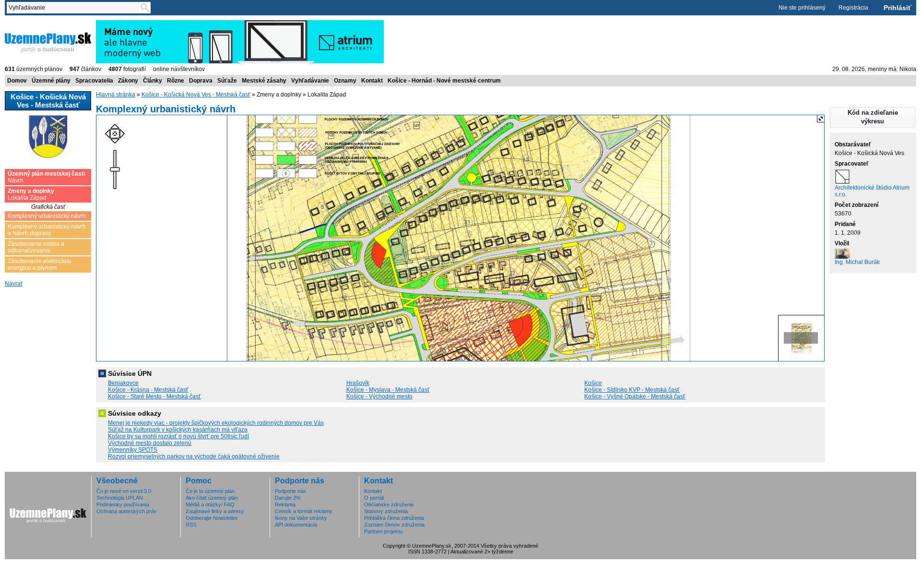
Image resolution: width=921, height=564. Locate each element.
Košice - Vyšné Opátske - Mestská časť (634, 396)
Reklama (285, 504)
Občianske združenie (389, 504)
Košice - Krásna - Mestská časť (148, 389)
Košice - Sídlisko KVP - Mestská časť (632, 389)
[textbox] (75, 7)
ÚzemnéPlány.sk (27, 23)
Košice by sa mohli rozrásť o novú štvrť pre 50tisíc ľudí (178, 436)
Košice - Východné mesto (379, 396)
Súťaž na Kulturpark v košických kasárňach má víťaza (178, 429)
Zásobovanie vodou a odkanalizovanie (36, 247)
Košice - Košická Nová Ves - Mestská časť (196, 94)
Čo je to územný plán (210, 491)
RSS (191, 525)
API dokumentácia (296, 525)
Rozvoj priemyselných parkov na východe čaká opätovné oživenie (194, 456)
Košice (593, 383)
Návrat (13, 283)
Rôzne (175, 80)
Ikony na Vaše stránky (301, 518)
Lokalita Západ (31, 194)
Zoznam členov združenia (394, 525)
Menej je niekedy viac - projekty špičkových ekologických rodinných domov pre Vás (216, 423)
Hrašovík (357, 383)
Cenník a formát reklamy (303, 511)
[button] (872, 117)
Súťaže (227, 80)
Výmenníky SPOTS (132, 449)
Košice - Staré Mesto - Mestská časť (154, 396)
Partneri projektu (383, 531)
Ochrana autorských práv (126, 511)
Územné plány (51, 80)
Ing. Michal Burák (857, 262)
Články (152, 80)
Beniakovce (123, 383)
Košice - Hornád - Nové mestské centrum (444, 80)
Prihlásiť (897, 8)
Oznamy (345, 80)
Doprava (201, 80)
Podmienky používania (122, 504)
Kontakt (372, 80)
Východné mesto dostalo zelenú (149, 443)
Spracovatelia (94, 80)
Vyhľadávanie (310, 80)
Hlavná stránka (115, 94)
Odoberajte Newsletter (212, 518)
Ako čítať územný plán (212, 498)
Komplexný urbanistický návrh (47, 216)
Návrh (46, 177)
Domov (17, 80)
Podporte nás (290, 491)
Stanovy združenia (386, 511)
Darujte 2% (288, 498)
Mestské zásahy (264, 80)
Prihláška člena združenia (394, 518)
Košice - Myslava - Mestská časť (388, 389)
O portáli (374, 498)
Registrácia (853, 7)
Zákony (128, 80)
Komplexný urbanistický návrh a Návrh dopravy (47, 230)
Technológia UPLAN (119, 498)
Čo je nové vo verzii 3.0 (123, 491)
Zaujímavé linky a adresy (215, 511)
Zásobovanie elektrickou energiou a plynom (39, 264)
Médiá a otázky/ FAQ (210, 504)
